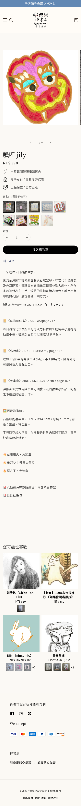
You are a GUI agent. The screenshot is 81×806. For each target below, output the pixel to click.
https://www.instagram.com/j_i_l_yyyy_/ (33, 304)
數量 (5, 231)
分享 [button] (11, 261)
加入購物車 (40, 249)
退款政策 (53, 798)
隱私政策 (40, 798)
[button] (5, 20)
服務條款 (28, 798)
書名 (15, 196)
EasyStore (54, 790)
